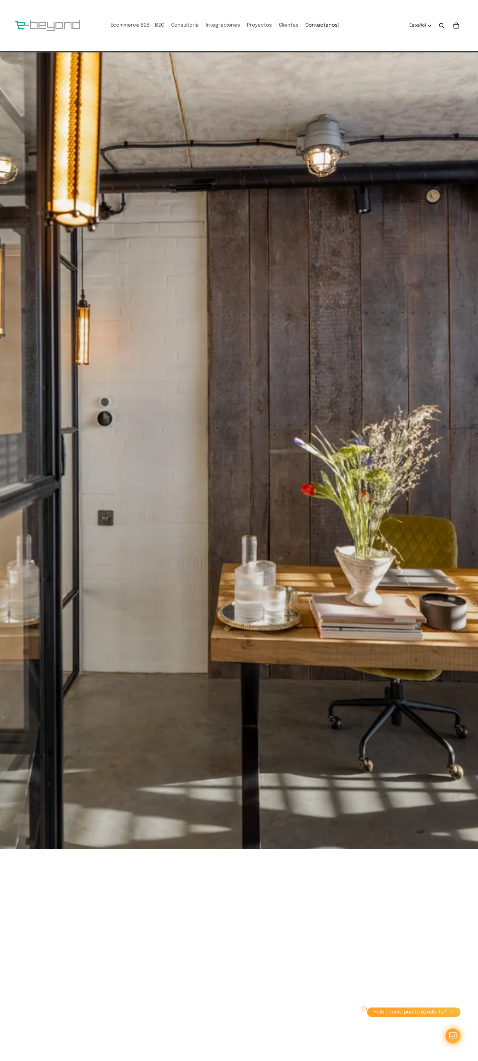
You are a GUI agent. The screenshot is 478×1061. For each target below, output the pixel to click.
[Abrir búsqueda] (441, 25)
